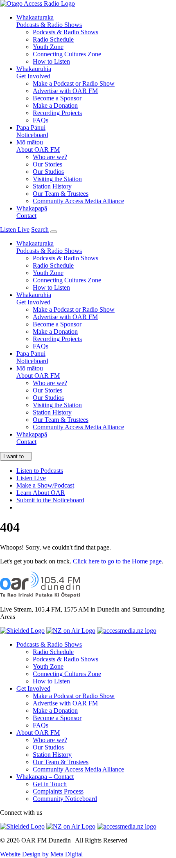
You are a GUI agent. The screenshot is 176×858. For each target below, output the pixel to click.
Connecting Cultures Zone (67, 54)
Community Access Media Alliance (78, 200)
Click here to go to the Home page (117, 561)
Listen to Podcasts (39, 470)
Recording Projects (57, 112)
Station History (52, 186)
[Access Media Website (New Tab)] (126, 630)
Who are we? (50, 156)
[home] (37, 3)
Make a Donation (55, 105)
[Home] (40, 595)
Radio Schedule (53, 39)
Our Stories (47, 164)
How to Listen (51, 61)
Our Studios (48, 171)
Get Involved (33, 72)
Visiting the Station (57, 178)
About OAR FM (38, 146)
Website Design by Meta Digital (41, 854)
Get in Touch (50, 783)
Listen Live (31, 477)
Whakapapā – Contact (45, 776)
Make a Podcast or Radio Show (74, 83)
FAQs (40, 120)
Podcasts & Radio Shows (49, 21)
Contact (31, 212)
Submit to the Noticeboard (50, 500)
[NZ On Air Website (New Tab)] (70, 630)
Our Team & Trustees (60, 193)
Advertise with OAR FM (65, 90)
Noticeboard (32, 131)
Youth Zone (48, 46)
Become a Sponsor (57, 98)
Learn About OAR (40, 492)
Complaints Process (58, 791)
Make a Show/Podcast (45, 485)
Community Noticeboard (65, 798)
